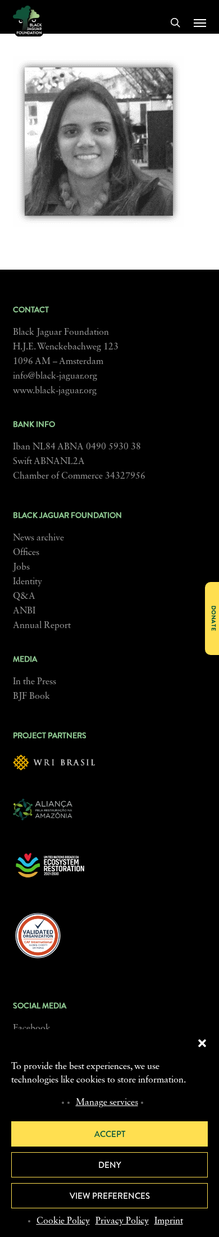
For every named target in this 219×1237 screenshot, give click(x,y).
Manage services (107, 1102)
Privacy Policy (122, 1221)
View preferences (110, 1196)
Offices (26, 552)
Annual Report (42, 625)
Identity (27, 581)
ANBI (24, 611)
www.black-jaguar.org (55, 390)
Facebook (32, 1028)
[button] (202, 1043)
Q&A (24, 596)
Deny (109, 1165)
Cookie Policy (63, 1221)
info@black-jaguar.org (55, 376)
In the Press (34, 681)
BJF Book (31, 696)
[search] (175, 22)
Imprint (168, 1221)
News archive (38, 538)
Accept (109, 1134)
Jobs (21, 567)
